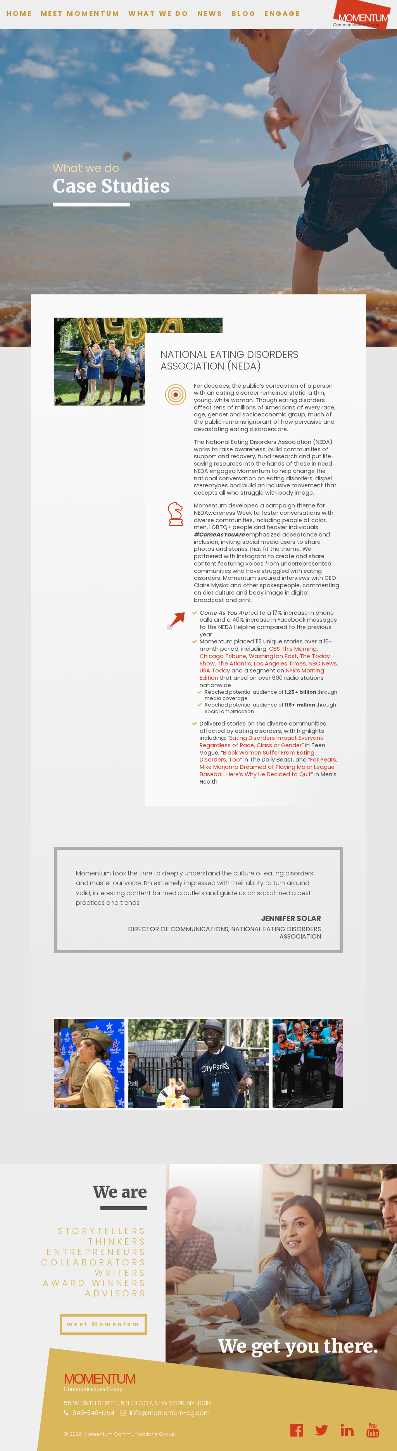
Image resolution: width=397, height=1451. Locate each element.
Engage (282, 13)
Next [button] (351, 1063)
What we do (158, 13)
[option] (198, 1063)
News (210, 13)
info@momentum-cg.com (170, 1412)
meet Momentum (103, 1324)
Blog (243, 13)
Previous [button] (45, 1063)
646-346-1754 (93, 1412)
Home (19, 13)
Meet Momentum (80, 13)
